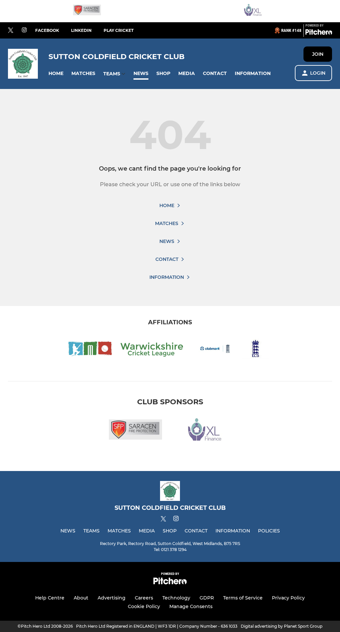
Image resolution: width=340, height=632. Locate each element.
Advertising (112, 598)
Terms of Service (243, 598)
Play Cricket (118, 30)
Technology (176, 598)
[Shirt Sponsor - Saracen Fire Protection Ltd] (87, 11)
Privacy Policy (288, 598)
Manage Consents (190, 606)
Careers (144, 598)
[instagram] (24, 30)
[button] (55, 73)
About (81, 598)
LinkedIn (81, 30)
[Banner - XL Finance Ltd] (253, 11)
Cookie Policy (144, 606)
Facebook (47, 30)
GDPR (207, 598)
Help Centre (49, 598)
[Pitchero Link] (318, 33)
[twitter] (10, 31)
